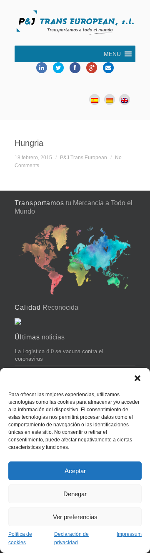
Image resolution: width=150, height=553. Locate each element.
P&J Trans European (83, 157)
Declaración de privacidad (71, 538)
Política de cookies (20, 538)
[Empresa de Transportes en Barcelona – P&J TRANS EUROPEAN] (75, 23)
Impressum (129, 534)
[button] (137, 378)
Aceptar (75, 470)
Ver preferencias (75, 516)
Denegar (75, 493)
